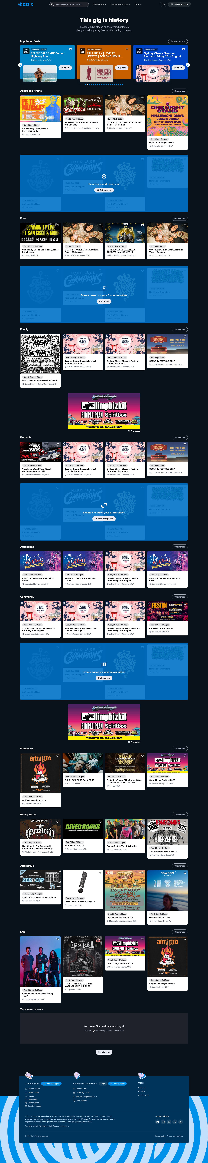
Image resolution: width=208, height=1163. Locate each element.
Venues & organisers (119, 4)
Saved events (33, 1093)
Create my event (82, 1093)
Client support (81, 1101)
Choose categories (104, 518)
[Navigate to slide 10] (103, 85)
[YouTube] (163, 1121)
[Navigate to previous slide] (20, 65)
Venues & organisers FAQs (86, 1097)
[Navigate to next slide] (188, 65)
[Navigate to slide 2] (88, 85)
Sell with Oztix (181, 4)
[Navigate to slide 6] (95, 85)
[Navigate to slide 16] (115, 85)
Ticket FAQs (32, 1099)
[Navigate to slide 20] (122, 85)
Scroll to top (104, 1052)
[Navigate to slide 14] (111, 85)
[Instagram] (157, 1121)
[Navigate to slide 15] (113, 85)
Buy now (65, 68)
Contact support (53, 1084)
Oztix (137, 4)
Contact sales (119, 1084)
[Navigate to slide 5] (93, 85)
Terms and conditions (175, 1136)
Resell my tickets (34, 1106)
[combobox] (69, 4)
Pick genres (104, 678)
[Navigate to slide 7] (97, 85)
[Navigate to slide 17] (116, 85)
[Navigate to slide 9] (101, 85)
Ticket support (33, 1103)
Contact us (145, 1095)
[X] (180, 1121)
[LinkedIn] (169, 1121)
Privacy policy (160, 1136)
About (143, 1087)
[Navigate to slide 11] (105, 85)
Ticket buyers (98, 4)
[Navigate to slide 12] (107, 85)
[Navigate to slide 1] (86, 85)
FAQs (143, 1091)
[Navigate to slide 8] (99, 85)
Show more (179, 91)
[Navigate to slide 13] (109, 85)
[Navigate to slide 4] (91, 85)
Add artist (104, 301)
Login (103, 1084)
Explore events (34, 1089)
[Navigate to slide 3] (90, 85)
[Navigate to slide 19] (120, 85)
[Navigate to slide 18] (118, 85)
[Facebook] (174, 1121)
